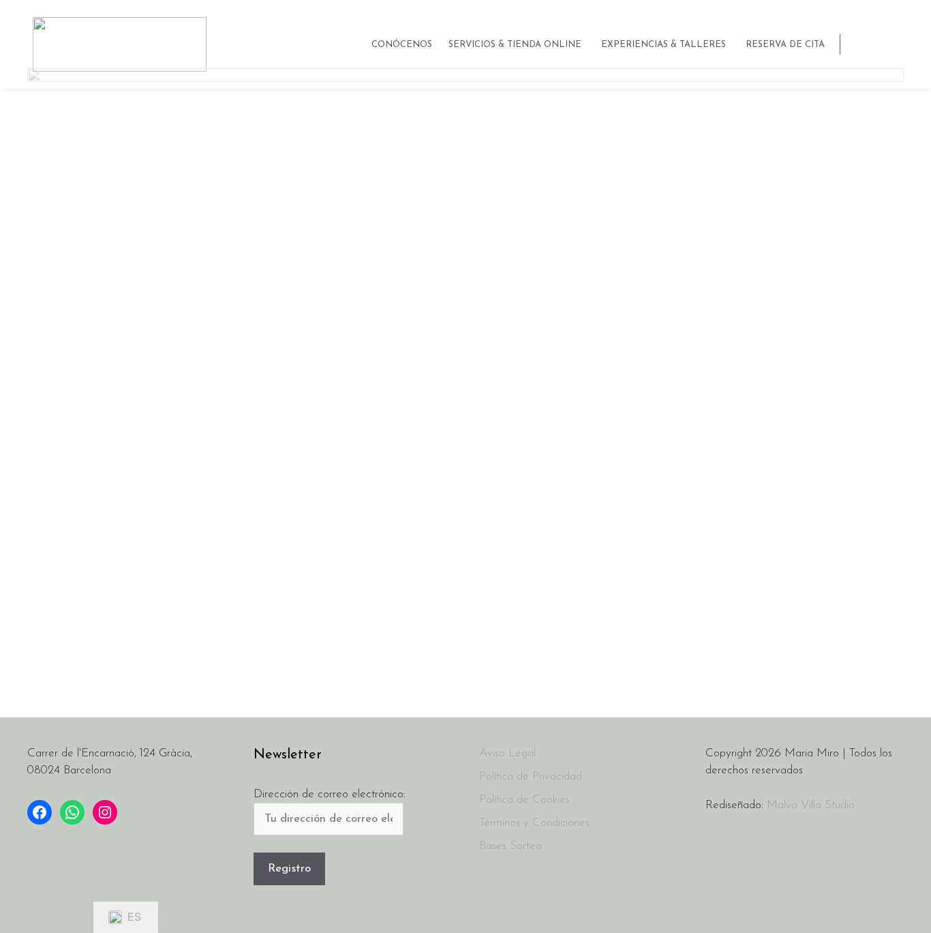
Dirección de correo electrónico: (330, 794)
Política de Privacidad (530, 776)
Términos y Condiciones (534, 823)
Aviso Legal (507, 753)
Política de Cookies (524, 799)
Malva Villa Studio (811, 805)
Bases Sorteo (510, 846)
